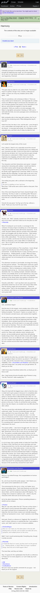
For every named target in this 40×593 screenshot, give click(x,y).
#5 (8, 300)
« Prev (16, 47)
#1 (8, 65)
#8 (8, 471)
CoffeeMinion (12, 349)
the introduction (9, 12)
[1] (11, 65)
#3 (8, 139)
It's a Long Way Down (9, 18)
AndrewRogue (12, 383)
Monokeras (11, 81)
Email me (28, 588)
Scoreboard (4, 6)
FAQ (10, 588)
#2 (8, 84)
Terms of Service (8, 586)
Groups (13, 2)
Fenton (10, 136)
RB (9, 62)
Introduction (33, 586)
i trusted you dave (8, 41)
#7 (8, 386)
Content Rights (21, 586)
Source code (19, 588)
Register (35, 6)
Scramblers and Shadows (15, 297)
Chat (19, 6)
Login (37, 2)
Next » (24, 47)
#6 (8, 352)
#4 (8, 213)
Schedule (20, 2)
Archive (12, 6)
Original (21, 18)
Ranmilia (10, 210)
